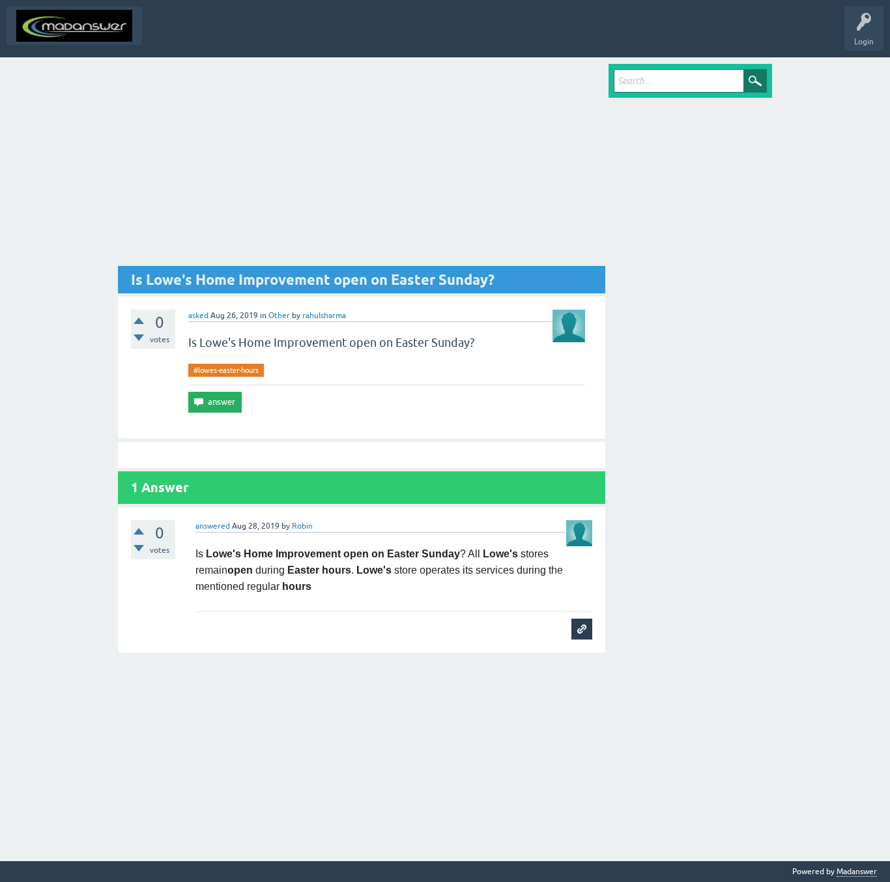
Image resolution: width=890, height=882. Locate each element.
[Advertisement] (361, 165)
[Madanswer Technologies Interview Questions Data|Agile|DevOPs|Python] (74, 26)
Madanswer (857, 871)
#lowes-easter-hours (226, 370)
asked (198, 315)
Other (279, 315)
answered (212, 526)
